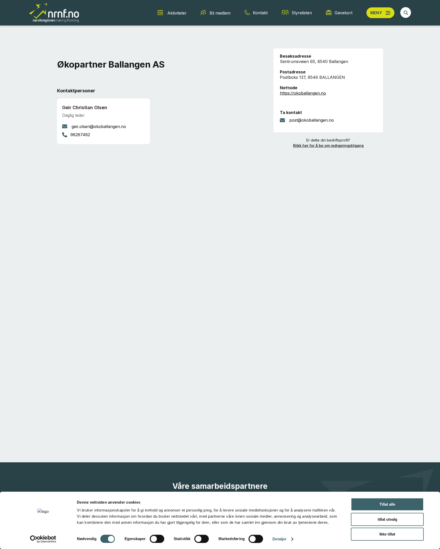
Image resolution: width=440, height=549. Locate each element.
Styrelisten (302, 12)
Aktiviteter (177, 13)
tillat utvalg (387, 519)
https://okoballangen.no (303, 93)
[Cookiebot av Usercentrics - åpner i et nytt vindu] (43, 539)
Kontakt (260, 12)
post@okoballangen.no (311, 120)
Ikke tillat (387, 534)
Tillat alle (387, 504)
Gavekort (343, 12)
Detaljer (279, 539)
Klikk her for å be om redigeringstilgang (328, 145)
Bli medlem (220, 13)
